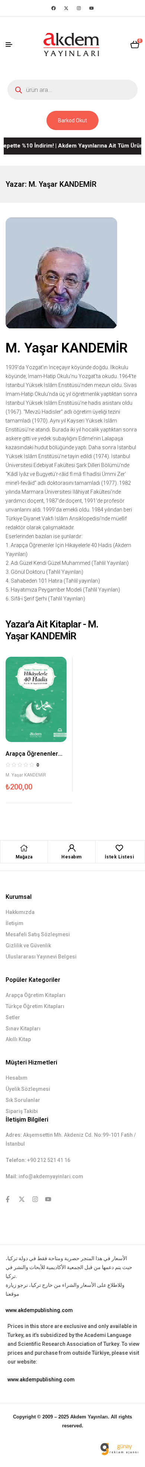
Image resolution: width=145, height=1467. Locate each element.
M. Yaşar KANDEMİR (26, 775)
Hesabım (71, 857)
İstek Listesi (119, 857)
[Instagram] (78, 8)
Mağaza (24, 857)
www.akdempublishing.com (39, 1310)
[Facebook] (53, 8)
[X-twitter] (66, 8)
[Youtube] (91, 8)
